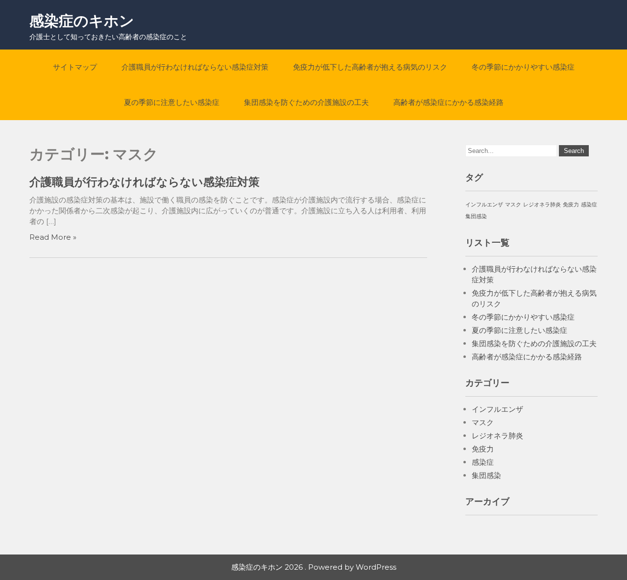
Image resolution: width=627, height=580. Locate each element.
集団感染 (476, 216)
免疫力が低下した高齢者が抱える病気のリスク (370, 67)
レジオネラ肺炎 (542, 205)
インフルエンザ (484, 205)
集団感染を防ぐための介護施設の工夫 (306, 102)
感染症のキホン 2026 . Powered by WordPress (313, 567)
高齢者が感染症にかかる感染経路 (448, 102)
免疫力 (571, 205)
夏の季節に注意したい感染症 (171, 102)
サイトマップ (75, 67)
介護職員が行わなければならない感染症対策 (194, 67)
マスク (513, 205)
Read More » (52, 237)
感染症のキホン (81, 21)
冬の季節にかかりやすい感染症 (523, 67)
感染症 (589, 205)
